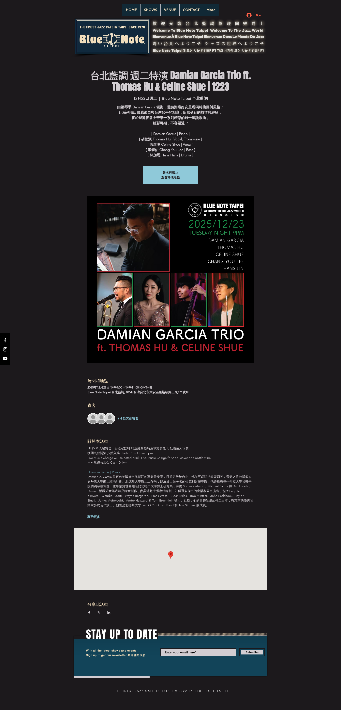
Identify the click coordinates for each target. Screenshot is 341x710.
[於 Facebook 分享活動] (89, 612)
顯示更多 (93, 517)
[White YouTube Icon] (5, 358)
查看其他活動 (170, 177)
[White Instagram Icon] (5, 349)
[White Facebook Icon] (5, 340)
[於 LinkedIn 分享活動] (109, 612)
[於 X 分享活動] (99, 612)
